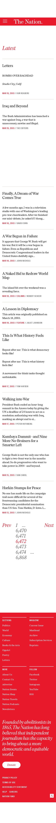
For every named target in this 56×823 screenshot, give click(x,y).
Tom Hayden (22, 386)
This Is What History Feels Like (23, 337)
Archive (33, 635)
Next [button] (49, 525)
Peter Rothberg (24, 423)
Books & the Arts (11, 645)
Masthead (34, 630)
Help (4, 792)
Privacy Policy (9, 778)
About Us (7, 674)
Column (21, 296)
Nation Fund (8, 796)
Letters (7, 65)
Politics (6, 625)
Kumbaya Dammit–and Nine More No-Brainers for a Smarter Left (24, 440)
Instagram (34, 684)
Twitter (33, 679)
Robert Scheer (34, 296)
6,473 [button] (21, 546)
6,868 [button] (21, 557)
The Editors (22, 128)
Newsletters (8, 709)
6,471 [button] (21, 536)
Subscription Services (40, 640)
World (5, 630)
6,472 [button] (21, 541)
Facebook (34, 674)
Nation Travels (9, 699)
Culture (6, 640)
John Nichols (24, 260)
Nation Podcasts (10, 704)
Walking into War (15, 399)
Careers (13, 792)
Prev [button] (6, 525)
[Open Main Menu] (5, 21)
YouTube (33, 689)
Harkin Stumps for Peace (21, 488)
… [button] (24, 525)
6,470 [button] (21, 530)
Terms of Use (9, 782)
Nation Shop (8, 694)
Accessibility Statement (14, 787)
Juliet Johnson (34, 322)
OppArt (6, 650)
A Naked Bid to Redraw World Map (25, 275)
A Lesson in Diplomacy (20, 309)
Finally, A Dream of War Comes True (20, 195)
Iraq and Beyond (15, 106)
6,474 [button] (21, 552)
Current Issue (36, 625)
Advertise (7, 684)
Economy (7, 635)
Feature (20, 322)
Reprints (33, 645)
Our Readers (23, 93)
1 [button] (17, 525)
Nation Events (9, 689)
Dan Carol (22, 475)
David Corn (22, 223)
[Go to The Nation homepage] (28, 21)
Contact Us (8, 679)
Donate (11, 765)
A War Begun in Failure (20, 236)
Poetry (5, 655)
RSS (31, 694)
